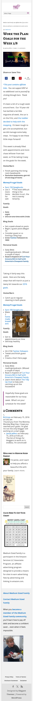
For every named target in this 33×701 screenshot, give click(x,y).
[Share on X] (13, 78)
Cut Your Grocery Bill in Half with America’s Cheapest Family (17, 258)
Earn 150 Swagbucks (14, 187)
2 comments (21, 48)
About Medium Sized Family (16, 593)
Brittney (6, 417)
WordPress (16, 698)
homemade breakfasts (8, 320)
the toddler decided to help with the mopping (15, 121)
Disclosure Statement (11, 680)
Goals (15, 48)
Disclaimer (23, 680)
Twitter (13, 238)
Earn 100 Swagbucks (14, 310)
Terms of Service (21, 677)
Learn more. (19, 470)
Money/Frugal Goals (12, 182)
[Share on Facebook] (6, 78)
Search (27, 507)
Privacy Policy (9, 677)
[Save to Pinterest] (20, 78)
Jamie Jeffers (8, 48)
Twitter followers (20, 351)
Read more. (8, 29)
